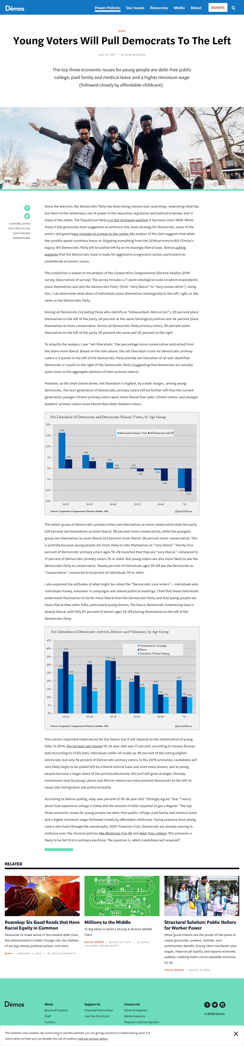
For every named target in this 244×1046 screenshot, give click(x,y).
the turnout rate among (84, 745)
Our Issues (135, 7)
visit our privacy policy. (93, 1038)
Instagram (222, 1005)
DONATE (218, 7)
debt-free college (153, 833)
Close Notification (231, 1036)
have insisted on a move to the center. (100, 233)
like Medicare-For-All (115, 833)
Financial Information (98, 1010)
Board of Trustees (56, 1010)
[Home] (15, 12)
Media (179, 7)
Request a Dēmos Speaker (141, 1022)
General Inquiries (135, 1010)
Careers (50, 1022)
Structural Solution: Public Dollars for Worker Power (200, 925)
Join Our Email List (96, 1016)
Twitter (215, 1005)
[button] (27, 208)
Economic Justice (19, 223)
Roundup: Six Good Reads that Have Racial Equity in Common (42, 925)
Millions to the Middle (107, 922)
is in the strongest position (127, 219)
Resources (159, 7)
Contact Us (132, 1004)
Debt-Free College (19, 228)
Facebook (207, 1005)
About (196, 7)
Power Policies (107, 7)
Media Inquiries (134, 1016)
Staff (48, 1016)
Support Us (92, 1004)
